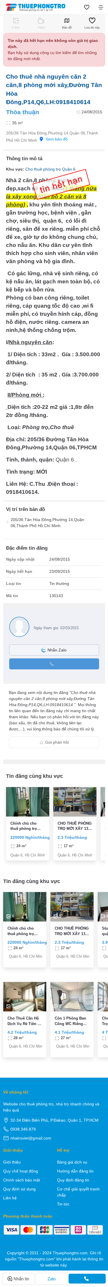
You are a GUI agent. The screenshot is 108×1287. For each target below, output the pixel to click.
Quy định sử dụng (19, 1189)
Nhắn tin (21, 1278)
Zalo (52, 1278)
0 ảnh (16, 27)
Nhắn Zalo (57, 650)
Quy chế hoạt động (20, 1171)
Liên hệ (10, 1198)
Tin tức (63, 1204)
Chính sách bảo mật (21, 1180)
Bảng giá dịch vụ (72, 1162)
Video (41, 27)
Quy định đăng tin (73, 1180)
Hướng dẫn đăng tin (75, 1171)
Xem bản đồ (57, 139)
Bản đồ (67, 27)
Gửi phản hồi (57, 742)
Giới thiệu (12, 1162)
